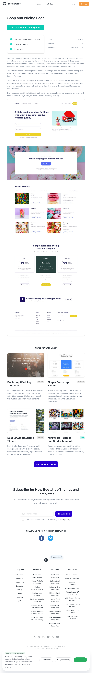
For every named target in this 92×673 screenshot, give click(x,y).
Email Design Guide (72, 588)
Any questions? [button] (56, 557)
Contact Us (20, 582)
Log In (74, 4)
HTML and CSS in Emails (72, 611)
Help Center (19, 575)
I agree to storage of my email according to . (47, 519)
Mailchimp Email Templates (54, 588)
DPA (19, 601)
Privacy (19, 590)
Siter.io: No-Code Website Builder (37, 612)
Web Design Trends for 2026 (72, 599)
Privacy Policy (65, 519)
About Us (19, 578)
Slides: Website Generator (37, 582)
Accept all (80, 660)
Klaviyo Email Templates (55, 600)
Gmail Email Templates (55, 576)
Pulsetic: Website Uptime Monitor (37, 606)
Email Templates (72, 575)
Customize (46, 660)
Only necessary (63, 660)
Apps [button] (39, 4)
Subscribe (65, 514)
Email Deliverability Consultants (37, 600)
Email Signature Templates (54, 625)
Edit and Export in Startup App (26, 27)
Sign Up (84, 4)
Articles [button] (50, 4)
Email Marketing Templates (55, 612)
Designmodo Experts (37, 594)
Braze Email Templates (54, 606)
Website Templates (72, 578)
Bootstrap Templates (72, 583)
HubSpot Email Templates (54, 594)
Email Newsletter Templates (55, 618)
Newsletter (20, 586)
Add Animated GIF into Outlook (72, 593)
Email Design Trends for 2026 (72, 605)
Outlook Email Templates (55, 582)
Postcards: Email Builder (37, 576)
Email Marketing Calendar (72, 617)
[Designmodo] (12, 4)
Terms (19, 593)
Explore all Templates (46, 464)
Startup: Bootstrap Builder (37, 588)
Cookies (19, 597)
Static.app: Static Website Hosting (37, 618)
